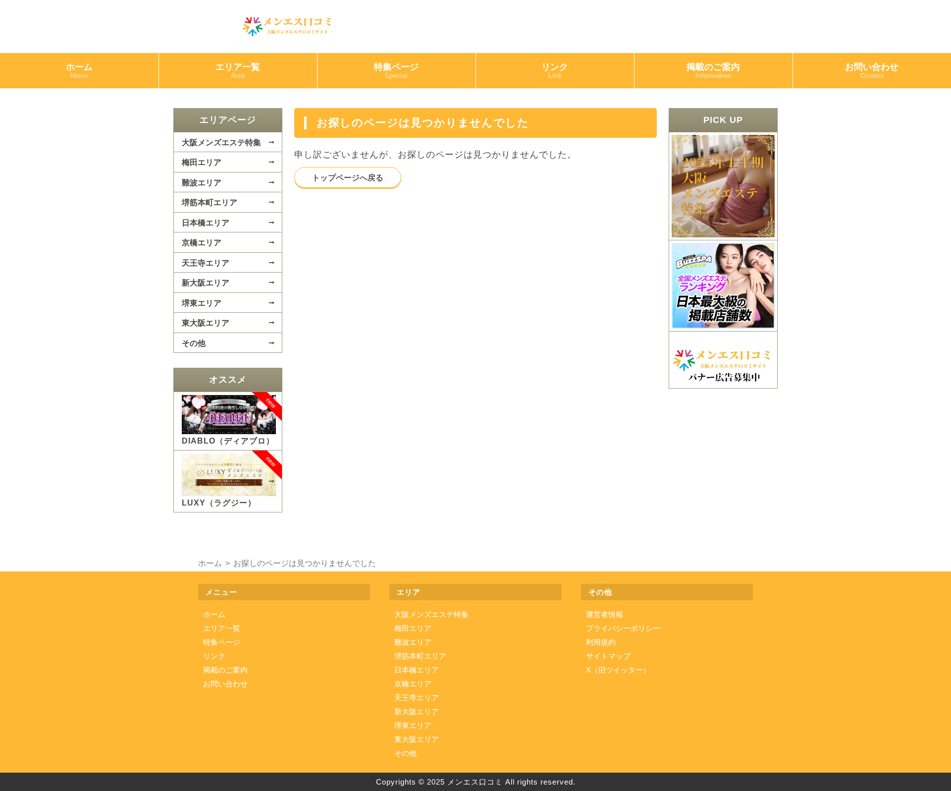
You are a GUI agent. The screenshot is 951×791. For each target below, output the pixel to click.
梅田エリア (201, 162)
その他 (194, 343)
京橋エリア (201, 242)
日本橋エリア (205, 222)
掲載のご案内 (713, 70)
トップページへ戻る (347, 177)
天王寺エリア (205, 262)
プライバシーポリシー (623, 628)
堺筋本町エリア (209, 202)
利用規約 (601, 642)
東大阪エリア (205, 322)
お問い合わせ (871, 70)
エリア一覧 (237, 70)
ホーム (79, 70)
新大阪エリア (205, 282)
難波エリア (201, 182)
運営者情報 (604, 614)
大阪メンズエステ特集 (221, 142)
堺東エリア (201, 302)
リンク (554, 70)
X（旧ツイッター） (618, 670)
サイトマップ (608, 656)
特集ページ (396, 70)
